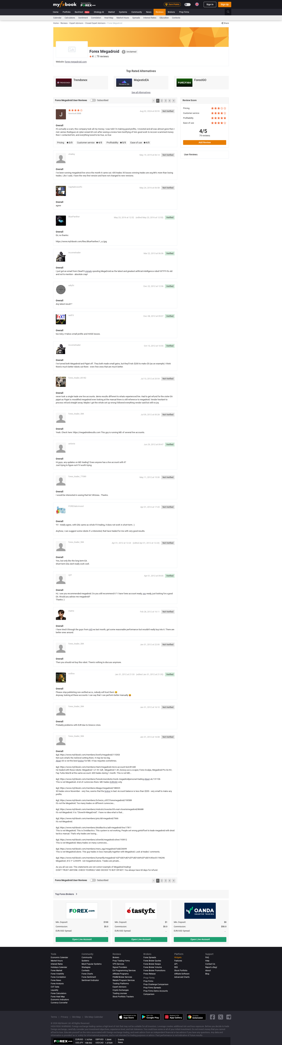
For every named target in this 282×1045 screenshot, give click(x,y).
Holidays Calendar (59, 967)
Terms (54, 1017)
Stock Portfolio (180, 970)
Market (111, 12)
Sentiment (83, 17)
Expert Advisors (119, 987)
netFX (71, 315)
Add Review (205, 142)
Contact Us (210, 964)
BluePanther (74, 217)
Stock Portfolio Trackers (123, 996)
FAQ (207, 957)
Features (178, 961)
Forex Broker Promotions (154, 970)
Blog (207, 974)
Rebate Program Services (124, 980)
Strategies (86, 967)
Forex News (56, 980)
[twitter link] (220, 1017)
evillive (71, 673)
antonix (71, 444)
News (148, 12)
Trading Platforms (121, 983)
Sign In (209, 4)
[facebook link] (212, 1017)
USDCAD (99, 1042)
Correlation (96, 17)
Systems (123, 12)
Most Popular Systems (92, 964)
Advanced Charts (181, 977)
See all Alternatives (141, 92)
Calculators (70, 17)
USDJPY (79, 1042)
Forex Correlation (58, 977)
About (208, 970)
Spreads (136, 17)
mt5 (90, 629)
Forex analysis (57, 983)
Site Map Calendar (94, 1017)
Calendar (57, 17)
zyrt (70, 575)
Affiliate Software (181, 974)
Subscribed (102, 100)
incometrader (74, 252)
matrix (71, 611)
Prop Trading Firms (121, 961)
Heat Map (108, 17)
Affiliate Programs (121, 974)
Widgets (177, 957)
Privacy (64, 1017)
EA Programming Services (124, 970)
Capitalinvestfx (75, 187)
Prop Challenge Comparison (155, 984)
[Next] (173, 101)
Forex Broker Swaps (152, 964)
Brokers (171, 12)
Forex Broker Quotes (152, 961)
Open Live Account (82, 939)
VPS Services (118, 964)
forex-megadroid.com (76, 61)
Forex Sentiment (89, 977)
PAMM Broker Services (122, 977)
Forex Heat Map (58, 996)
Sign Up (225, 4)
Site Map (76, 1017)
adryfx (71, 285)
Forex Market (56, 970)
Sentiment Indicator (90, 980)
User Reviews (190, 154)
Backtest (82, 12)
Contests (176, 17)
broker (81, 761)
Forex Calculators (58, 993)
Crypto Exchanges (121, 990)
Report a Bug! (211, 967)
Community (136, 12)
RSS (176, 967)
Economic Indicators (60, 999)
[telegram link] (228, 1017)
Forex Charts (87, 974)
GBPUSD (99, 1039)
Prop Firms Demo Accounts (155, 991)
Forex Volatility (57, 974)
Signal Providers (120, 967)
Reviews (160, 12)
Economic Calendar (59, 957)
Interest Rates (149, 17)
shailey (71, 154)
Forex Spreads (149, 957)
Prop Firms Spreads (152, 988)
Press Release (149, 974)
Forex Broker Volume (152, 967)
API (175, 964)
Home (55, 12)
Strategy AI (99, 12)
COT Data (55, 987)
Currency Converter (59, 1003)
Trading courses (120, 993)
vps (144, 593)
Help (207, 961)
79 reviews (204, 135)
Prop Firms (184, 12)
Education (164, 17)
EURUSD (114, 782)
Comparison (148, 994)
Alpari (58, 761)
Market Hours (123, 17)
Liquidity (54, 990)
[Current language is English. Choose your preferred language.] (197, 4)
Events (121, 1039)
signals (88, 271)
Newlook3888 (74, 113)
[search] (230, 12)
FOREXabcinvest (76, 506)
